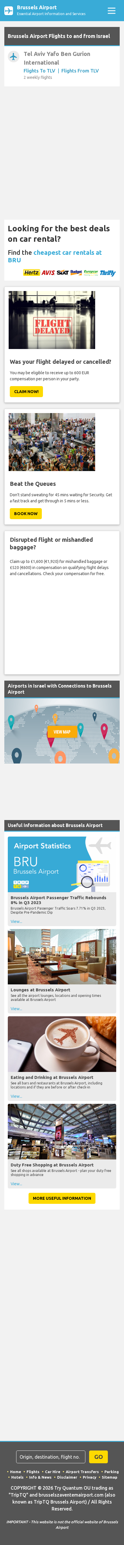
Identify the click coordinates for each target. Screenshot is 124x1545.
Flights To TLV (39, 70)
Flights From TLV (80, 70)
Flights (33, 1472)
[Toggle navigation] (111, 10)
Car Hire (52, 1472)
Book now (25, 513)
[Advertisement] (62, 153)
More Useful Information (62, 1198)
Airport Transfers (82, 1472)
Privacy (89, 1477)
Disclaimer (67, 1477)
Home (15, 1472)
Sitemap (109, 1477)
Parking (111, 1472)
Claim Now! (26, 391)
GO (98, 1456)
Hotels (17, 1477)
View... (16, 921)
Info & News (40, 1477)
